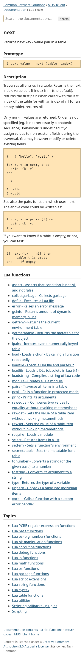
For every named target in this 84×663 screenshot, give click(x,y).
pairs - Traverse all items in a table (39, 386)
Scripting (19, 611)
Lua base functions (27, 531)
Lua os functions (25, 568)
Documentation (14, 10)
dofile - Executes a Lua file (33, 300)
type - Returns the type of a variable (41, 482)
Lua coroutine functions (31, 547)
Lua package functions (30, 573)
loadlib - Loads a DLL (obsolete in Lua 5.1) (45, 370)
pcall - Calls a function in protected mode (45, 391)
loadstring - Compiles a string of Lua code (46, 375)
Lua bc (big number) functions (36, 536)
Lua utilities (21, 600)
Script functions (51, 630)
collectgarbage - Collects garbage (39, 295)
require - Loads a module (32, 434)
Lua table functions (27, 595)
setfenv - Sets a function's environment (44, 445)
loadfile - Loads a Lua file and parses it (43, 365)
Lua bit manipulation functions (37, 541)
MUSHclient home (26, 634)
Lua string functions (28, 584)
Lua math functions (28, 563)
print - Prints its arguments (34, 397)
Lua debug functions (29, 552)
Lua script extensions (29, 579)
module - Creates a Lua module (37, 381)
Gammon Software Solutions (24, 5)
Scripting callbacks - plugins (34, 605)
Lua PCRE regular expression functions (43, 525)
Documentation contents (20, 630)
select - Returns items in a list (35, 439)
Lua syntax (20, 590)
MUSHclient (56, 5)
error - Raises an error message (38, 306)
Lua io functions (25, 557)
